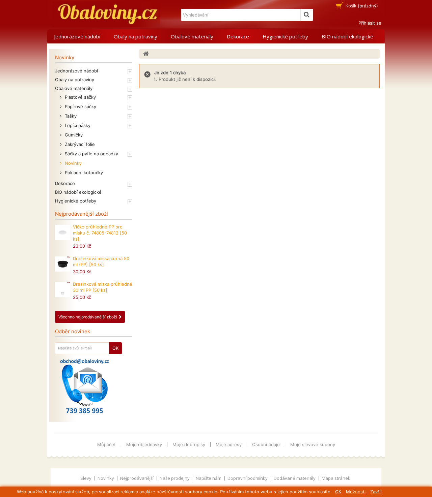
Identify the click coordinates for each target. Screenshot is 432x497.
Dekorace (238, 36)
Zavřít (376, 491)
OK (338, 491)
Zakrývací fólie (79, 144)
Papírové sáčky (79, 106)
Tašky (70, 116)
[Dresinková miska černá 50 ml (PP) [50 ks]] (62, 264)
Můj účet (106, 444)
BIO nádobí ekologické (347, 36)
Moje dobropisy (188, 444)
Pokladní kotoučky (83, 172)
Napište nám (209, 478)
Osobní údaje (266, 444)
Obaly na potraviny (135, 36)
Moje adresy (229, 444)
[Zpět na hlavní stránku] (145, 54)
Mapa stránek (336, 478)
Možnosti (356, 491)
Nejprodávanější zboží (81, 214)
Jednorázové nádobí (77, 36)
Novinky (72, 163)
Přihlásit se (369, 23)
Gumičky (73, 134)
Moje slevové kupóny (312, 444)
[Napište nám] (84, 386)
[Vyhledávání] (307, 15)
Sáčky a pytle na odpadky (90, 153)
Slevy (86, 478)
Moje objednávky (144, 444)
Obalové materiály (192, 36)
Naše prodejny (175, 478)
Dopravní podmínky (248, 478)
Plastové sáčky (79, 97)
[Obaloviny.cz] (106, 14)
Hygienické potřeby (285, 36)
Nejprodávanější (137, 478)
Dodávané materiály (295, 478)
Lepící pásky (76, 125)
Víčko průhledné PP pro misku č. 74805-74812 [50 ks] (100, 233)
